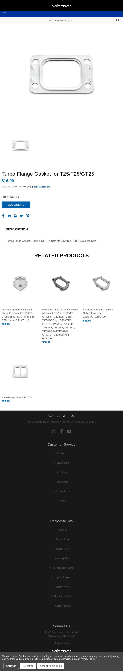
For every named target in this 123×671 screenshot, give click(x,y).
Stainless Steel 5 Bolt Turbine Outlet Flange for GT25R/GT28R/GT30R (98, 313)
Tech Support (63, 472)
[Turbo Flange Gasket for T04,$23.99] (20, 371)
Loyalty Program (63, 577)
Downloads (62, 481)
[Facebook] (3, 216)
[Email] (9, 216)
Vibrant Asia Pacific (62, 596)
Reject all (28, 666)
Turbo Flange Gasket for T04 (17, 397)
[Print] (15, 216)
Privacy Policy (63, 548)
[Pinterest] (27, 216)
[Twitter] (21, 216)
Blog (63, 500)
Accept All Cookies (51, 666)
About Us (62, 529)
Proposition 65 (63, 491)
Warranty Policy (63, 558)
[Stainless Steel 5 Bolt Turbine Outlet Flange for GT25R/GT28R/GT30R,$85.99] (101, 283)
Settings (11, 666)
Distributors (63, 462)
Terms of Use (63, 539)
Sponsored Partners (63, 567)
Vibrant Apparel (62, 605)
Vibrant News (63, 586)
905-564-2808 (62, 643)
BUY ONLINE (16, 204)
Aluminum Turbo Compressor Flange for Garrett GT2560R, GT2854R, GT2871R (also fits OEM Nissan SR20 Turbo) (18, 315)
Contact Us (63, 453)
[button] (41, 186)
